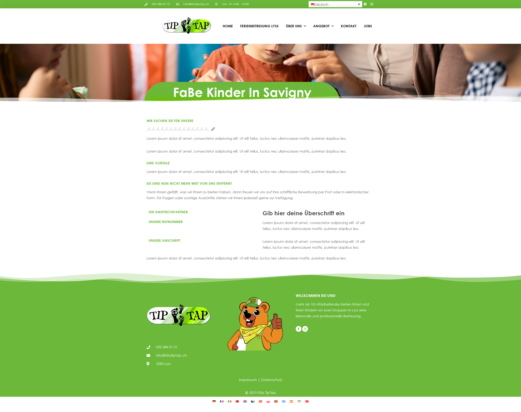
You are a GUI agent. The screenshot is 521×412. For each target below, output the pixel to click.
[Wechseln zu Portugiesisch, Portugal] (276, 401)
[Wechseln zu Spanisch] (291, 401)
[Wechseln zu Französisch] (222, 401)
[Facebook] (365, 4)
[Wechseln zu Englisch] (245, 401)
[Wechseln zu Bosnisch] (253, 401)
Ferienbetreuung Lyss (259, 26)
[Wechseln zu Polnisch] (268, 401)
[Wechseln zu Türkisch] (307, 401)
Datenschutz (271, 380)
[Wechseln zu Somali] (284, 401)
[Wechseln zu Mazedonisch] (260, 401)
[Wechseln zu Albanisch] (237, 401)
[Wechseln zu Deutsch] (214, 401)
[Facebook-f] (298, 329)
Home (228, 26)
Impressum (248, 380)
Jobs (368, 26)
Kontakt (348, 26)
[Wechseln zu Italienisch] (229, 401)
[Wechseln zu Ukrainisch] (299, 401)
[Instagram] (372, 4)
